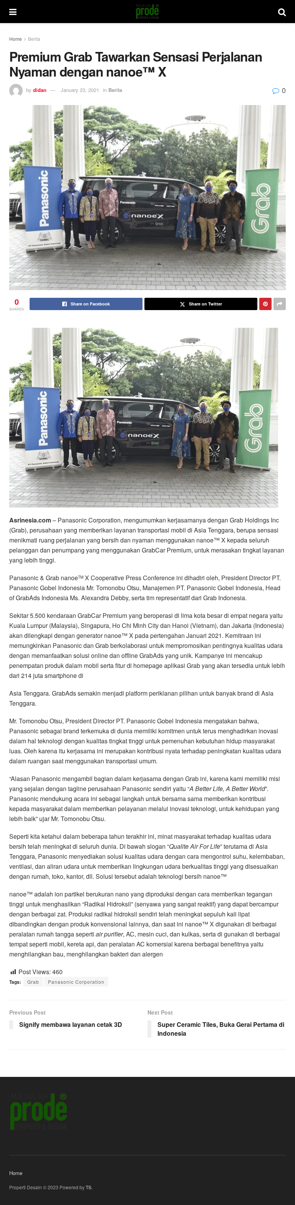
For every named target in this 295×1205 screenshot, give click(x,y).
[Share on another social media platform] (279, 304)
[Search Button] (282, 11)
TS (88, 1187)
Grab (33, 981)
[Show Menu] (13, 11)
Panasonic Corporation (76, 981)
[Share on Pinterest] (265, 304)
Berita (34, 38)
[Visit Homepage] (147, 11)
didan (39, 89)
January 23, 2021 (80, 89)
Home (15, 38)
